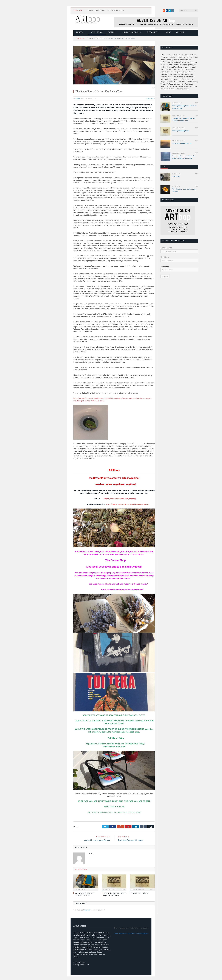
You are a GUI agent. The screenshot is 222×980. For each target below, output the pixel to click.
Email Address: (166, 248)
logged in (86, 910)
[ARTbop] (87, 19)
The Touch (176, 176)
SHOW (168, 32)
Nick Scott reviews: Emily (181, 143)
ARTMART (180, 32)
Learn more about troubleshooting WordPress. (131, 933)
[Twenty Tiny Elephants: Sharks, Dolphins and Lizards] (114, 882)
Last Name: (164, 266)
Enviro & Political (131, 32)
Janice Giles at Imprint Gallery (97, 840)
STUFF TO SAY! (150, 98)
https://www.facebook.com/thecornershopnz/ (114, 589)
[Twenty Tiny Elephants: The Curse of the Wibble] (85, 882)
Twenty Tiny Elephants (139, 893)
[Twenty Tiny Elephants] (142, 882)
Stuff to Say (97, 32)
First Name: (164, 257)
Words (111, 32)
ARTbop (77, 98)
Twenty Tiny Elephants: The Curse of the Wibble (106, 10)
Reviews (79, 32)
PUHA (164, 166)
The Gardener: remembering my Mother (184, 190)
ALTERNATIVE (152, 32)
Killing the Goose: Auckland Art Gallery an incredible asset (183, 157)
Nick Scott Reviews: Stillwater (130, 840)
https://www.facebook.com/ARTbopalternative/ (127, 504)
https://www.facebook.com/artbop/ (119, 499)
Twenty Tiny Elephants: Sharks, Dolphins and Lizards (114, 894)
